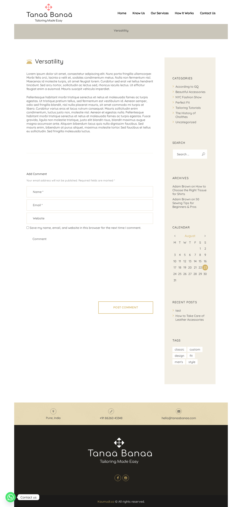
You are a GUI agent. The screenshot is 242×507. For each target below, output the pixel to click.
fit (191, 356)
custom (195, 349)
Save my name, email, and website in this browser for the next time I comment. (85, 228)
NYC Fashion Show (188, 97)
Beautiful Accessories (190, 92)
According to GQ (187, 86)
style (191, 362)
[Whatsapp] (10, 497)
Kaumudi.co (106, 501)
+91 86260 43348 (111, 418)
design (179, 356)
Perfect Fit (182, 102)
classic (179, 349)
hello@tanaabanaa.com (179, 418)
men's (179, 362)
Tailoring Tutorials (188, 108)
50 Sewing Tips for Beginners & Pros (185, 203)
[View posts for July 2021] (175, 236)
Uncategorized (185, 122)
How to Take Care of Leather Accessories (189, 317)
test (178, 310)
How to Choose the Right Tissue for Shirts (189, 190)
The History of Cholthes (185, 115)
